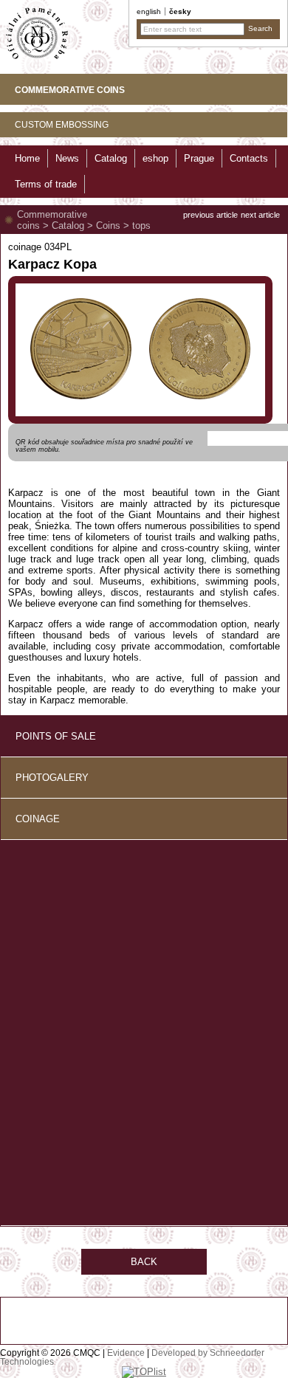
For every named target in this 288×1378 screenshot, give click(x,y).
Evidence (126, 1352)
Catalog (68, 225)
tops (141, 225)
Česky (180, 11)
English (149, 11)
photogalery (52, 777)
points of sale (56, 736)
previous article (210, 214)
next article (260, 214)
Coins (108, 225)
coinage (38, 818)
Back (144, 1261)
